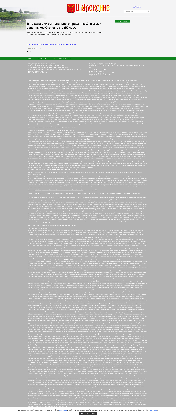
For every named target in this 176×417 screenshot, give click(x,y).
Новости (42, 59)
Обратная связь (65, 59)
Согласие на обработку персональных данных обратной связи (48, 67)
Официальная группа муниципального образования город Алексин (51, 44)
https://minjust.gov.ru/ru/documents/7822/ (48, 225)
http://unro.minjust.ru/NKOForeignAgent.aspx (49, 169)
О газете (31, 59)
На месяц (136, 6)
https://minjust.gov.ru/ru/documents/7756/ (48, 127)
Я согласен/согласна (88, 413)
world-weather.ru (137, 7)
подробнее (63, 410)
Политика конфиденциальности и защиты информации (46, 65)
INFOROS (105, 75)
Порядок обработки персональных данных (41, 64)
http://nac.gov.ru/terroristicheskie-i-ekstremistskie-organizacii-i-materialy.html (59, 190)
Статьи (52, 59)
